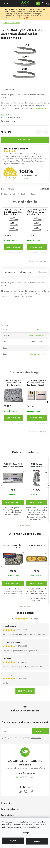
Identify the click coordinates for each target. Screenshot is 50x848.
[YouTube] (31, 791)
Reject (13, 840)
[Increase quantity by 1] (46, 132)
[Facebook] (20, 791)
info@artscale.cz (27, 773)
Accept (37, 841)
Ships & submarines (36, 354)
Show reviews (24, 178)
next (48, 485)
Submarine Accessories (35, 335)
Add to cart (25, 139)
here (39, 827)
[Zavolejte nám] (38, 3)
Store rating (25, 612)
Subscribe (40, 731)
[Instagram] (25, 791)
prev (2, 485)
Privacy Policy (36, 738)
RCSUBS (46, 189)
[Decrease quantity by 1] (38, 132)
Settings (25, 832)
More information (39, 108)
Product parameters (25, 272)
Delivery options (10, 121)
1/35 (41, 348)
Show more (25, 691)
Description (9, 272)
